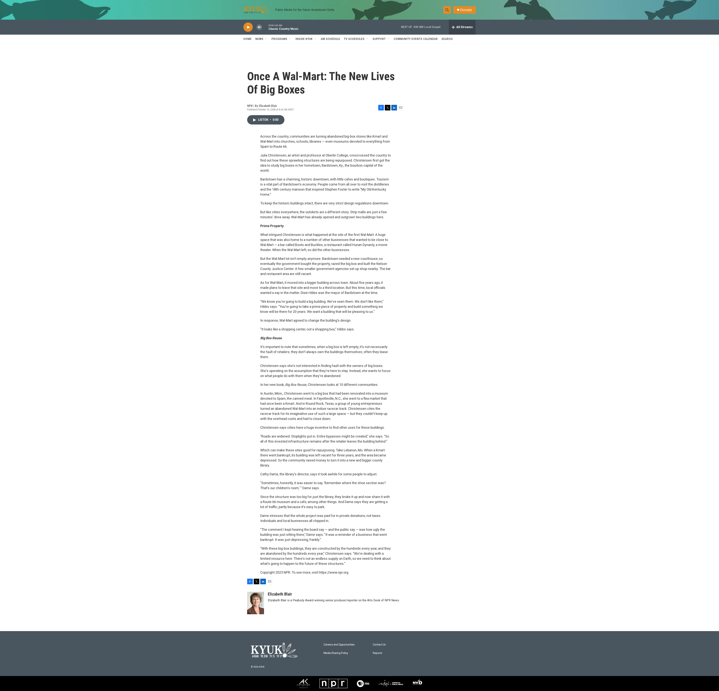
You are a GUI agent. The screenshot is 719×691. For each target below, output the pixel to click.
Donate (466, 10)
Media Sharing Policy (336, 653)
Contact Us (379, 644)
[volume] (259, 27)
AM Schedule (330, 38)
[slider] (265, 27)
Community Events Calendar (416, 38)
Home (247, 38)
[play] (248, 27)
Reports (377, 653)
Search (447, 38)
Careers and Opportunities (339, 644)
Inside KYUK (304, 38)
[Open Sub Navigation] (266, 38)
